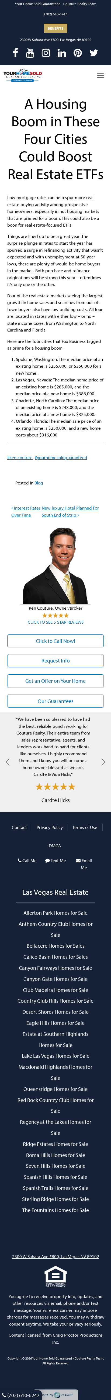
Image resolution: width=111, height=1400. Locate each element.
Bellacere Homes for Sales (56, 945)
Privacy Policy (50, 827)
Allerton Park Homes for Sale (55, 912)
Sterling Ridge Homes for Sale (55, 1198)
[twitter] (93, 52)
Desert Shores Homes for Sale (55, 1011)
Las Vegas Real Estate (55, 892)
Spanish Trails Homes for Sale (55, 1187)
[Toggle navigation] (100, 75)
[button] (7, 762)
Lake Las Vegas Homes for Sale (55, 1055)
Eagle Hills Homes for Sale (55, 1022)
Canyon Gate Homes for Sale (55, 978)
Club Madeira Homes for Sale (55, 989)
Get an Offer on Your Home (55, 680)
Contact (19, 827)
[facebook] (15, 52)
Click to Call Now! (55, 640)
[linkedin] (62, 52)
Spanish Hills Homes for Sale (55, 1176)
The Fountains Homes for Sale (55, 1209)
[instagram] (46, 52)
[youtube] (30, 52)
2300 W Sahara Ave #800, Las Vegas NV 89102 (55, 39)
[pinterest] (78, 52)
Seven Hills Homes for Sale (55, 1165)
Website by (54, 1394)
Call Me (29, 860)
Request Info (55, 660)
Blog (38, 483)
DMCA (55, 845)
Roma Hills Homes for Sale (55, 1154)
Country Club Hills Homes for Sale (55, 1000)
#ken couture (20, 457)
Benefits (56, 28)
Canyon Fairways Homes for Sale (55, 967)
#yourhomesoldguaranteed (61, 457)
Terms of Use (84, 827)
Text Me (58, 860)
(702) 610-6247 (55, 14)
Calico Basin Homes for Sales (55, 956)
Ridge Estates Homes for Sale (55, 1143)
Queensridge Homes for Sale (55, 1088)
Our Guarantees (56, 701)
